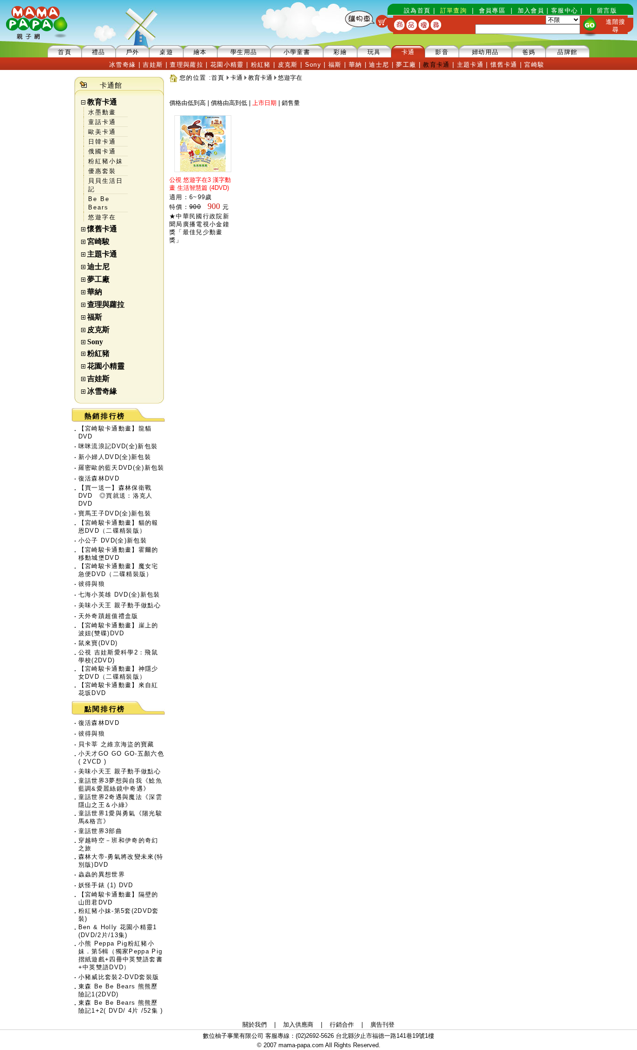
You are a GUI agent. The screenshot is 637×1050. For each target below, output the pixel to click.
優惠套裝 (102, 170)
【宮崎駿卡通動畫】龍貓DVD (115, 432)
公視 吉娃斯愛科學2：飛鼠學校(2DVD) (118, 656)
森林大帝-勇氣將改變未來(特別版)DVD (121, 860)
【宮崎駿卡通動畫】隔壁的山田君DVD (118, 898)
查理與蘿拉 (106, 304)
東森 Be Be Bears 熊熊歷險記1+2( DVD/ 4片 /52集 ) (120, 1006)
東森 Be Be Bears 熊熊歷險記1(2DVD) (118, 990)
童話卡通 (102, 121)
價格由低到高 (187, 102)
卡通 (236, 77)
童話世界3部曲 (100, 830)
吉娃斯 (98, 378)
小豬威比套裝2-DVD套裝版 (118, 977)
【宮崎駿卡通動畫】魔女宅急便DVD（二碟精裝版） (118, 570)
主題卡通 (102, 254)
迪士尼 (98, 267)
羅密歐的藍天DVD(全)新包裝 (121, 467)
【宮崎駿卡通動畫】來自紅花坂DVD (118, 688)
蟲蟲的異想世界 (101, 874)
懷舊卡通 (102, 229)
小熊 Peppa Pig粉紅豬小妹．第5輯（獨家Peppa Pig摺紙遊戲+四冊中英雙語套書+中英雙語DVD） (120, 955)
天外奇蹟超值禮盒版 (108, 615)
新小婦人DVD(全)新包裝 (114, 456)
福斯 (94, 317)
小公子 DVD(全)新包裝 (112, 540)
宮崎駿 (98, 241)
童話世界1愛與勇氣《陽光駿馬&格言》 (120, 817)
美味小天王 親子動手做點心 (119, 605)
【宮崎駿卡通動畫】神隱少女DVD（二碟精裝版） (118, 672)
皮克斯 (98, 330)
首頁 (218, 77)
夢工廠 (98, 279)
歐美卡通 (102, 131)
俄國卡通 (102, 151)
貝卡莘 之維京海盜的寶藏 (116, 744)
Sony (95, 342)
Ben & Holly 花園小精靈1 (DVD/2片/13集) (117, 931)
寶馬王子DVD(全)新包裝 (114, 513)
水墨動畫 (102, 112)
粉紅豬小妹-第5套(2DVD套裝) (118, 914)
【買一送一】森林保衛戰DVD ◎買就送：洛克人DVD (115, 495)
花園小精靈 (106, 366)
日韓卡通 (102, 141)
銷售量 (291, 102)
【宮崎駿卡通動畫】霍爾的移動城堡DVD (118, 553)
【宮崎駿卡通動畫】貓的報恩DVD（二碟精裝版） (118, 526)
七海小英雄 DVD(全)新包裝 (119, 594)
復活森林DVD (98, 478)
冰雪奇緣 (102, 391)
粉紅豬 (98, 353)
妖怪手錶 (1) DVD (105, 885)
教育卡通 (102, 102)
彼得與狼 (91, 583)
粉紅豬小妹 (105, 161)
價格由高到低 (229, 102)
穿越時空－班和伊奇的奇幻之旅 (118, 844)
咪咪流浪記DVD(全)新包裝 (118, 446)
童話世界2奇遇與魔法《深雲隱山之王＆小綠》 (120, 800)
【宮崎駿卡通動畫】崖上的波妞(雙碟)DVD (118, 629)
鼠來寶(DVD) (98, 643)
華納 (94, 292)
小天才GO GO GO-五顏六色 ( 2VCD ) (121, 757)
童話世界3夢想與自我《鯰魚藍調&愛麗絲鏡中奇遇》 (120, 784)
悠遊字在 (102, 217)
